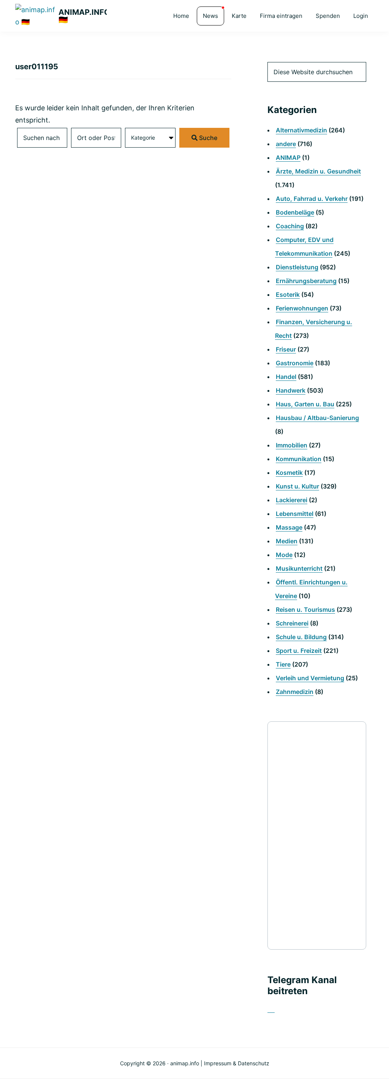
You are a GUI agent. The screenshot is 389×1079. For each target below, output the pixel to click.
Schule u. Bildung (301, 637)
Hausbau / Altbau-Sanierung (317, 418)
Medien (286, 541)
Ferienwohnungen (302, 308)
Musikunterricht (299, 568)
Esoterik (288, 294)
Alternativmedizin (301, 130)
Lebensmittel (294, 513)
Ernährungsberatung (306, 281)
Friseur (286, 349)
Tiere (283, 664)
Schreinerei (292, 623)
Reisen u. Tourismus (305, 609)
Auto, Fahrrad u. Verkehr (312, 198)
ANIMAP (288, 157)
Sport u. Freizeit (299, 650)
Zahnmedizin (294, 691)
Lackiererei (291, 500)
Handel (286, 376)
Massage (289, 527)
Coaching (290, 226)
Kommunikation (298, 459)
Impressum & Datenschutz (236, 1063)
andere (286, 144)
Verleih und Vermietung (310, 678)
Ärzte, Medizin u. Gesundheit (318, 171)
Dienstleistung (297, 267)
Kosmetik (289, 472)
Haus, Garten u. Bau (305, 404)
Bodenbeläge (295, 212)
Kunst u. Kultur (297, 486)
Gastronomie (294, 363)
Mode (284, 555)
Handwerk (290, 390)
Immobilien (291, 445)
